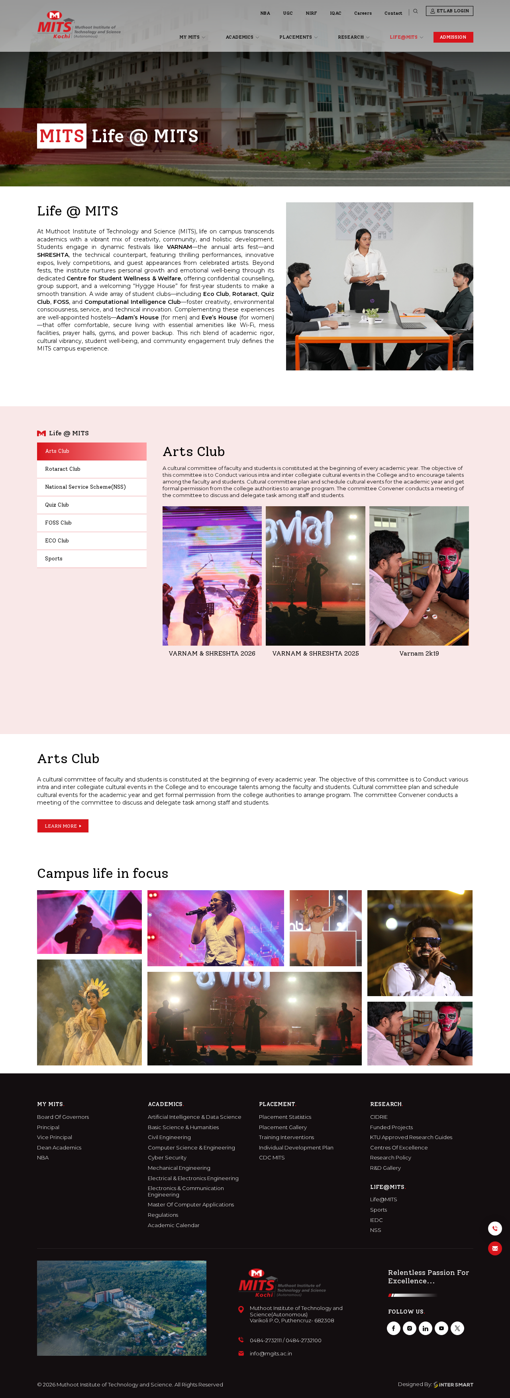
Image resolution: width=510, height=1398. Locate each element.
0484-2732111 (266, 1340)
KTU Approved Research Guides (411, 1137)
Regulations (163, 1215)
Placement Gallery (283, 1127)
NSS (375, 1230)
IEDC (376, 1220)
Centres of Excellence (399, 1148)
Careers (363, 13)
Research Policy (390, 1158)
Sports (378, 1210)
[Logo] (79, 24)
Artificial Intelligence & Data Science (194, 1117)
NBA (265, 13)
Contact (393, 13)
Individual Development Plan (296, 1148)
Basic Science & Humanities (183, 1127)
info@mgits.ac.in (271, 1354)
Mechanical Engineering (179, 1168)
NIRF (311, 13)
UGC (288, 13)
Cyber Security (167, 1158)
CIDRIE (379, 1117)
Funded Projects (391, 1127)
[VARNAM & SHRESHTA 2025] (315, 575)
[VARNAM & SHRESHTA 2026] (212, 575)
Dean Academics (59, 1148)
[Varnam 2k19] (419, 575)
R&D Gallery (385, 1168)
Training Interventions (286, 1137)
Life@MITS (383, 1199)
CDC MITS (272, 1158)
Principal (48, 1127)
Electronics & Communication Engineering (186, 1191)
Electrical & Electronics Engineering (193, 1178)
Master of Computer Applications (191, 1205)
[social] (393, 1328)
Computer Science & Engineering (191, 1148)
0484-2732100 (304, 1340)
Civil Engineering (169, 1137)
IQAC (335, 13)
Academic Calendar (174, 1225)
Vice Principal (54, 1137)
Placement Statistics (285, 1117)
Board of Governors (63, 1117)
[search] (415, 11)
